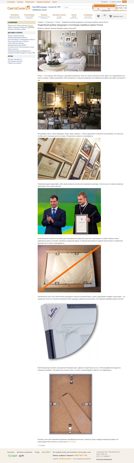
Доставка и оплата (15, 33)
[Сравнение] (105, 16)
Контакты (20, 2)
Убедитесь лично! (39, 10)
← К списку (41, 445)
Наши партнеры (22, 25)
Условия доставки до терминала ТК (19, 51)
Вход (124, 2)
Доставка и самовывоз (24, 452)
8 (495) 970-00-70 (120, 5)
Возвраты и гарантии (43, 2)
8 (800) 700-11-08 (120, 8)
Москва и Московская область (17, 37)
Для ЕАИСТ (46, 452)
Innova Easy (71, 441)
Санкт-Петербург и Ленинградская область (21, 39)
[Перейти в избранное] (98, 16)
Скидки (37, 452)
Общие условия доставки (16, 36)
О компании (11, 2)
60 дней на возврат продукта (17, 53)
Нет (109, 9)
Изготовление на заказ (27, 47)
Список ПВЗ (31, 53)
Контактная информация (104, 459)
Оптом (10, 56)
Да (98, 9)
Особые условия (20, 29)
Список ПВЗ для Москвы (16, 43)
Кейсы (10, 27)
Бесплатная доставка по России (18, 41)
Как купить (10, 452)
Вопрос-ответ (30, 2)
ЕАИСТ (24, 45)
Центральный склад (14, 45)
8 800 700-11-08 (80, 455)
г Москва (105, 2)
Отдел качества (13, 49)
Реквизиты (24, 27)
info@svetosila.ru (120, 10)
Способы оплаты (13, 47)
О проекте (16, 27)
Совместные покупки (14, 63)
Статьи (54, 2)
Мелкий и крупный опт (15, 59)
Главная (40, 22)
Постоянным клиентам (15, 61)
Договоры (31, 27)
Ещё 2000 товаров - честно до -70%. (46, 7)
